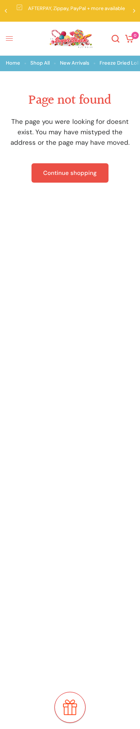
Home (13, 63)
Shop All (40, 63)
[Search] (115, 39)
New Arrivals (74, 63)
